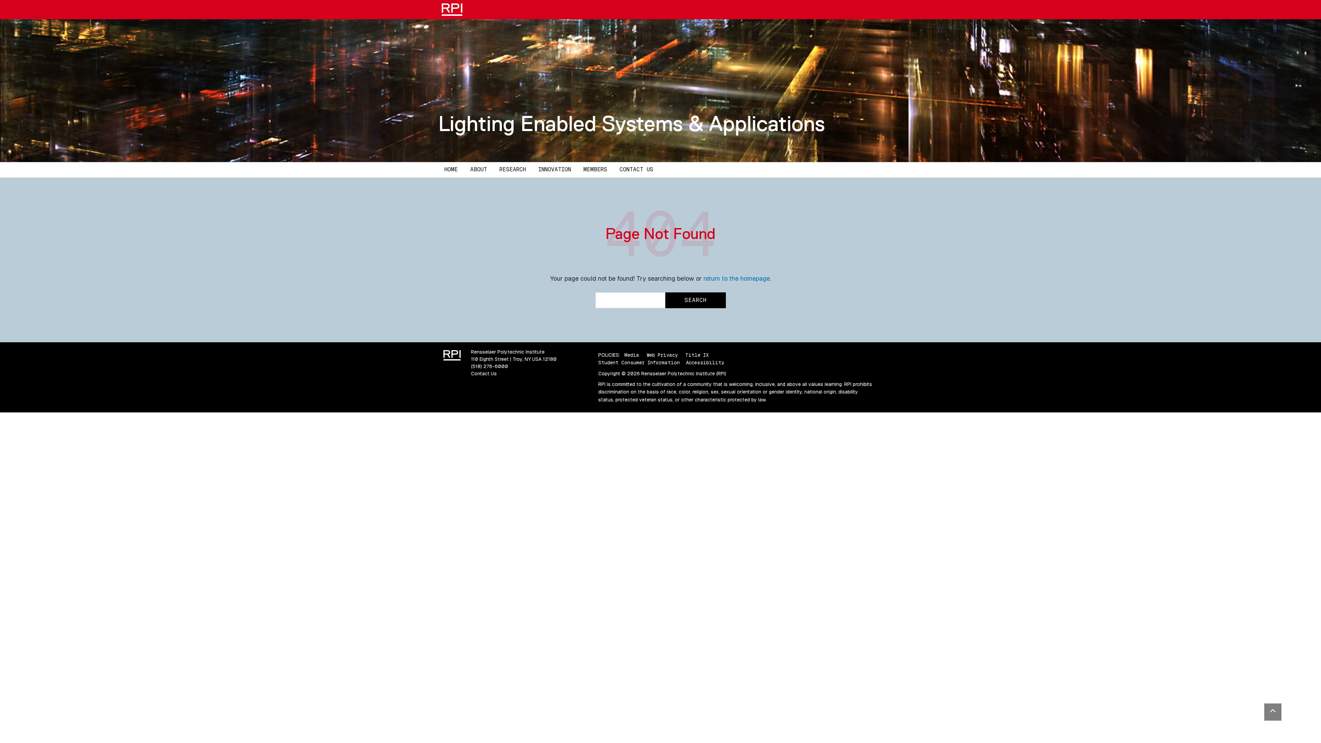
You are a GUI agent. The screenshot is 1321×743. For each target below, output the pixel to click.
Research (513, 169)
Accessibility (705, 362)
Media (631, 355)
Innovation (554, 169)
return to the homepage (737, 278)
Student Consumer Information (639, 362)
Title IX (697, 355)
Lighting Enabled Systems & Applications (631, 123)
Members (595, 169)
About (478, 169)
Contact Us (636, 169)
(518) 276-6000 (489, 366)
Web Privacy (662, 355)
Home (451, 169)
